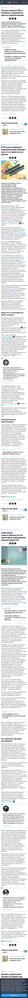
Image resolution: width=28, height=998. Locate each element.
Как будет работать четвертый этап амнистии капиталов (15, 611)
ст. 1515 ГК (12, 251)
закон (10, 730)
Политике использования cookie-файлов (11, 992)
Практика (5, 449)
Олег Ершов (8, 941)
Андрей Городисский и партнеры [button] (10, 327)
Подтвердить (14, 995)
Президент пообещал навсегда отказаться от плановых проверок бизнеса (14, 58)
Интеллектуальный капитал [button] (9, 403)
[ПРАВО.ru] (2, 2)
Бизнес (5, 114)
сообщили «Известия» (17, 258)
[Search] (23, 2)
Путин (12, 114)
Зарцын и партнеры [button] (7, 801)
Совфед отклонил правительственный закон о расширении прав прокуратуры (14, 51)
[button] (10, 19)
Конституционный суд (18, 232)
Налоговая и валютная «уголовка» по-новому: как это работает (14, 617)
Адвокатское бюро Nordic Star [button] (10, 223)
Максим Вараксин (10, 496)
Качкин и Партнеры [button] (6, 336)
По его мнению (14, 288)
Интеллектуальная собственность (13, 499)
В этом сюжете (6, 47)
